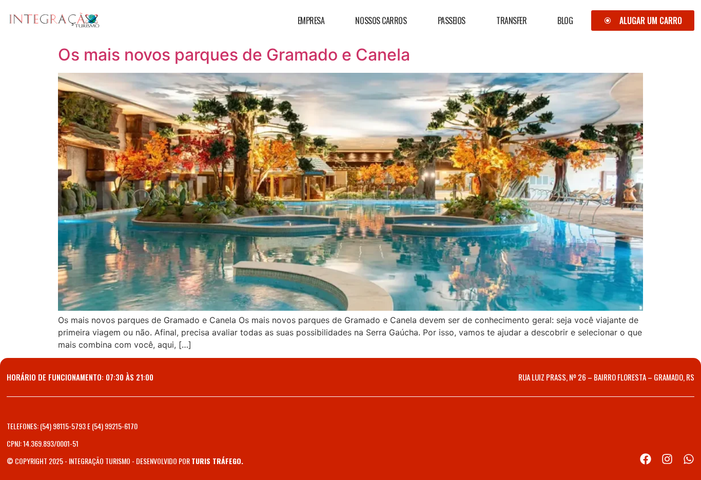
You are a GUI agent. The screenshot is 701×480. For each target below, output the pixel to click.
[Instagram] (667, 459)
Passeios (451, 20)
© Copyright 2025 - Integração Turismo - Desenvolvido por (125, 460)
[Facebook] (645, 459)
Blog (565, 20)
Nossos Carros (380, 20)
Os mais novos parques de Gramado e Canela (234, 55)
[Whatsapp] (688, 459)
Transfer (511, 20)
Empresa (311, 20)
